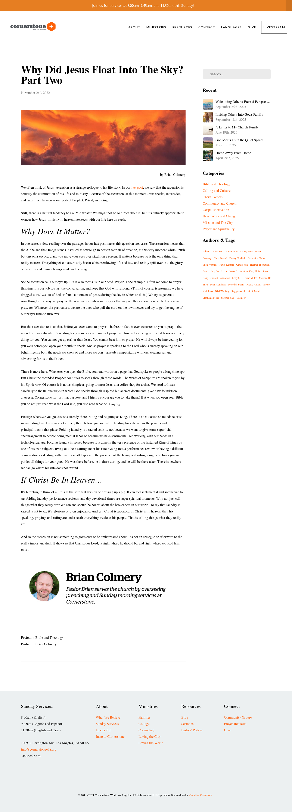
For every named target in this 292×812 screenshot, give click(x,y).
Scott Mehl (254, 291)
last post (137, 187)
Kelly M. (236, 277)
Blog (184, 717)
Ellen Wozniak (210, 264)
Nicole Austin (253, 284)
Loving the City (150, 736)
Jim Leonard (230, 271)
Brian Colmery (45, 644)
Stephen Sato (227, 297)
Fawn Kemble (227, 264)
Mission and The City (218, 222)
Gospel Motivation (216, 209)
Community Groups (238, 717)
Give (252, 27)
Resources (182, 27)
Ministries (156, 27)
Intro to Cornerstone (110, 736)
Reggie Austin (239, 291)
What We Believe (108, 717)
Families (144, 717)
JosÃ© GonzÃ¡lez (220, 277)
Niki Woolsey (222, 291)
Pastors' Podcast (192, 730)
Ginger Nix (242, 264)
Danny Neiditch (237, 258)
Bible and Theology (49, 637)
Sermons (187, 723)
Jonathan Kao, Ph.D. (250, 271)
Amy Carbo (231, 251)
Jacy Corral (216, 271)
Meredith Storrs (236, 284)
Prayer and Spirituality (218, 229)
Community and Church (219, 203)
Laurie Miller (250, 277)
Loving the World (151, 743)
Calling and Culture (216, 190)
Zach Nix (241, 297)
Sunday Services (107, 723)
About (135, 27)
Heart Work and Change (219, 216)
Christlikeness (213, 197)
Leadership (103, 730)
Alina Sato (217, 251)
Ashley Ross (246, 251)
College (144, 723)
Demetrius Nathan (257, 258)
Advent (206, 251)
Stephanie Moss (211, 297)
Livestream (274, 27)
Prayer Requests (235, 723)
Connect (207, 27)
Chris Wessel (220, 258)
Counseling (146, 730)
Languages (232, 27)
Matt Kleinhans (218, 284)
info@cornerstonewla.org (38, 749)
